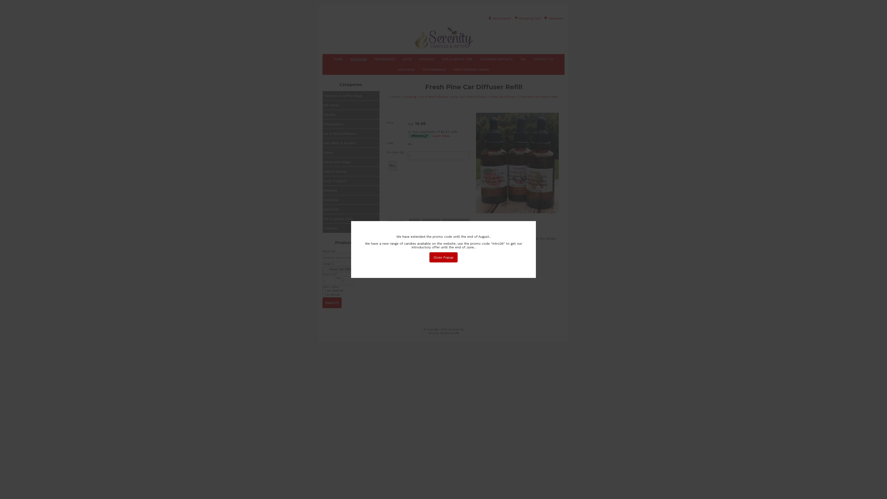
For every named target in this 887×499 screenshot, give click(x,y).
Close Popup (443, 257)
